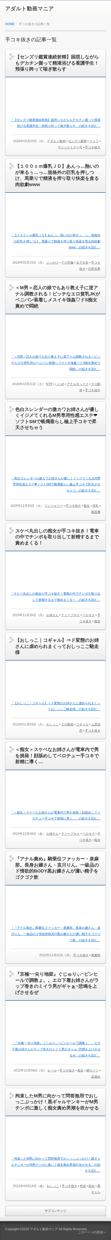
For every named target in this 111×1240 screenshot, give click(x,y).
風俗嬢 (95, 512)
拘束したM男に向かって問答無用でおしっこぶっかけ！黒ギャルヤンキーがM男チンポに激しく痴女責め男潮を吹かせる (57, 1102)
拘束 (83, 1186)
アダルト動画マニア (29, 8)
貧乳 (95, 506)
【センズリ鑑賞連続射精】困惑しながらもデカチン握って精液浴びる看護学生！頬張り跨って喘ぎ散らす (57, 63)
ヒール (52, 1070)
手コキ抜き (92, 147)
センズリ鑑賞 (77, 141)
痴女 (87, 506)
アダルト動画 (56, 141)
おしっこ (52, 724)
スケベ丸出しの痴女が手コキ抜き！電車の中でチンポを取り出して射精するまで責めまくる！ (57, 537)
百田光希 (94, 269)
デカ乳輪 (67, 262)
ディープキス (70, 615)
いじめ (59, 384)
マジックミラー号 (70, 147)
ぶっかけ (52, 262)
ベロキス (88, 615)
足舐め (95, 1076)
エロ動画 (67, 724)
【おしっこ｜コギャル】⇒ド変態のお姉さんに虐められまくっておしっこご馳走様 (57, 646)
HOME (9, 24)
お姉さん (52, 615)
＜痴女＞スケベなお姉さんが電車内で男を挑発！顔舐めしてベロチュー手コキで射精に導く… (57, 755)
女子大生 (82, 262)
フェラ (94, 141)
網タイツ (92, 1070)
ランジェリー (53, 506)
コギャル (82, 724)
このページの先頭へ (92, 1232)
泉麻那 (95, 955)
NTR (49, 384)
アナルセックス (78, 384)
